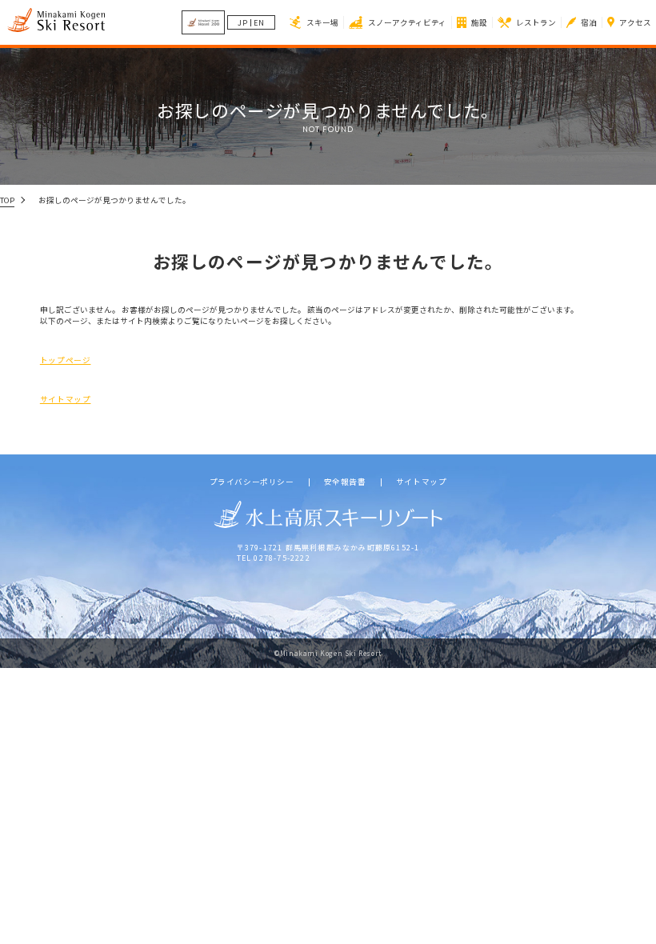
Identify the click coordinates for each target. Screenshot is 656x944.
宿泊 (589, 22)
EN (259, 22)
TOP (7, 200)
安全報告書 (345, 482)
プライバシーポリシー (252, 482)
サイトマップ (65, 399)
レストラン (536, 22)
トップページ (65, 360)
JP (243, 22)
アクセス (635, 22)
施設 (479, 22)
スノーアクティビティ (407, 22)
